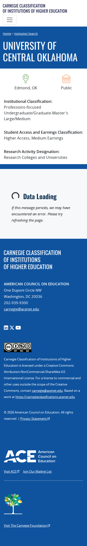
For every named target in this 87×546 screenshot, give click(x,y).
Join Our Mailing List (37, 471)
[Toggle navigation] (9, 20)
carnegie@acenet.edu (21, 309)
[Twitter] (11, 327)
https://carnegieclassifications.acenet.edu (45, 397)
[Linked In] (6, 327)
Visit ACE (10, 471)
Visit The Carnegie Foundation (26, 525)
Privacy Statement (33, 418)
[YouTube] (18, 327)
